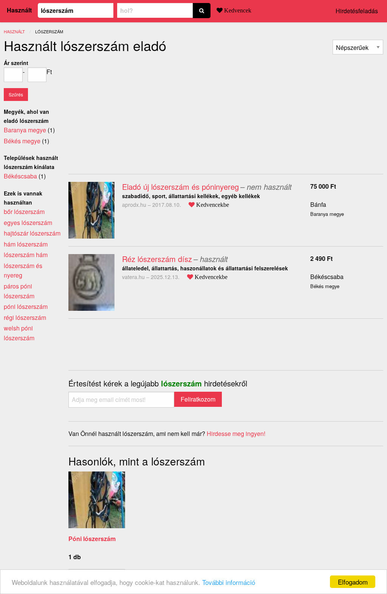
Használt (19, 10)
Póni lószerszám (92, 538)
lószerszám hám (26, 254)
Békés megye (22, 140)
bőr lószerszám (24, 211)
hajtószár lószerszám (32, 233)
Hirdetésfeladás (357, 10)
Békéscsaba (327, 276)
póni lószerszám (26, 306)
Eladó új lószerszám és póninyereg (180, 186)
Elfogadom (353, 581)
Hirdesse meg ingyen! (236, 433)
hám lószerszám (26, 244)
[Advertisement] (131, 111)
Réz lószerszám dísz (157, 258)
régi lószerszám (25, 317)
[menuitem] (358, 47)
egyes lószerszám (28, 222)
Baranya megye (25, 130)
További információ (228, 582)
